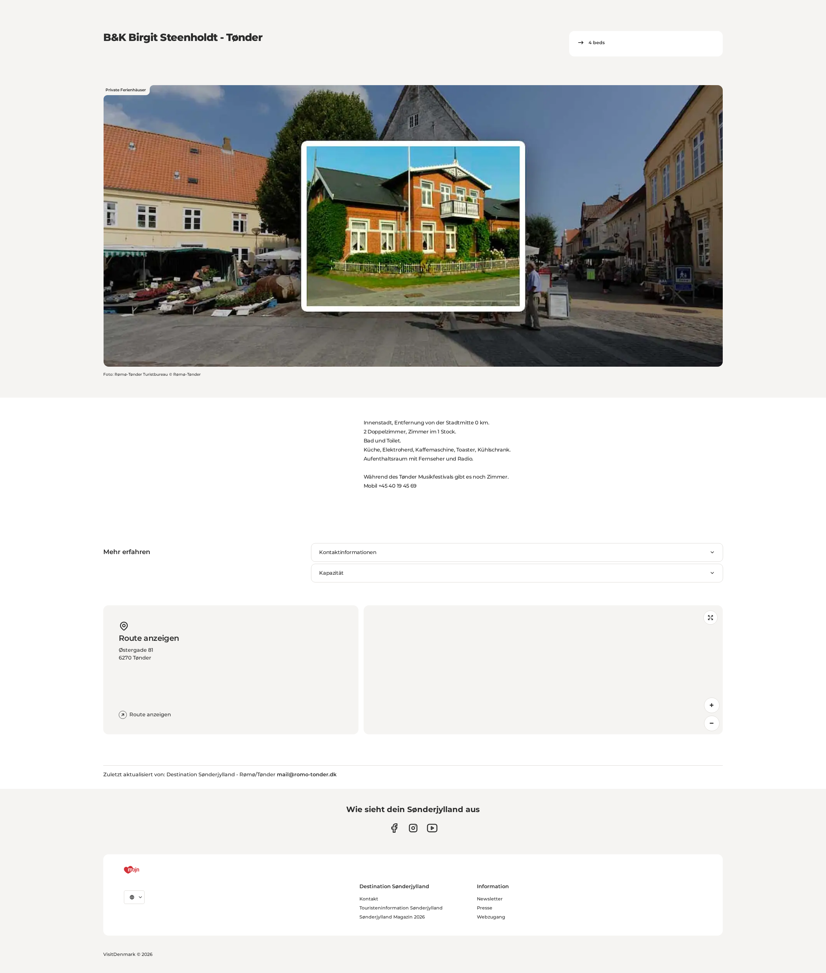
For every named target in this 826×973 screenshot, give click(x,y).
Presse (484, 908)
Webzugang (491, 917)
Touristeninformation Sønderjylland (401, 908)
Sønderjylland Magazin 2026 (392, 917)
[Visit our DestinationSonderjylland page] (394, 828)
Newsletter (490, 899)
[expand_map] (710, 618)
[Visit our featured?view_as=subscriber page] (432, 828)
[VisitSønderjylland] (143, 870)
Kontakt (368, 899)
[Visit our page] (413, 828)
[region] (543, 669)
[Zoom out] (712, 723)
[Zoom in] (712, 705)
